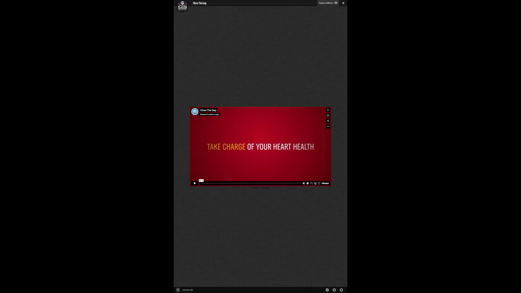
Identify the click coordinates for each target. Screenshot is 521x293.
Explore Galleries (328, 3)
